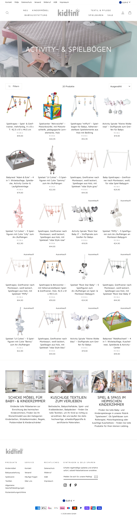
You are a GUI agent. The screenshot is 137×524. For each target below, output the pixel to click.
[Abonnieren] (96, 476)
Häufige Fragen (31, 477)
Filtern (15, 86)
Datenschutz (26, 2)
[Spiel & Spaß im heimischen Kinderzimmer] (112, 381)
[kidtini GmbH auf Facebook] (70, 485)
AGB (55, 2)
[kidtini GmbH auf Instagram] (65, 485)
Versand (37, 2)
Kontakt (8, 2)
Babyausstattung (36, 15)
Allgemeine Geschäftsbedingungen (14, 486)
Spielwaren (96, 15)
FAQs (17, 2)
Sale (110, 15)
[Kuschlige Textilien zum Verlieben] (68, 381)
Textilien (8, 481)
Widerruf (47, 2)
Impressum (64, 2)
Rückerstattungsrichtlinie (15, 492)
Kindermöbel (40, 10)
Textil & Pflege (101, 10)
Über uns (28, 481)
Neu (25, 10)
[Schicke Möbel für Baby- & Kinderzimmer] (25, 381)
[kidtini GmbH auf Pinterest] (75, 485)
